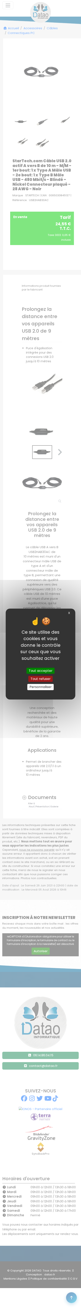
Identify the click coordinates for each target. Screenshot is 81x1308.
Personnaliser (40, 687)
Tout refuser (41, 678)
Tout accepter (41, 670)
